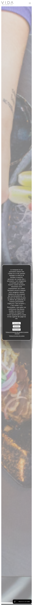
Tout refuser (16, 326)
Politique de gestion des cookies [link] (17, 336)
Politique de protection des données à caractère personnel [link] (17, 332)
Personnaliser (16, 329)
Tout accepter (16, 323)
